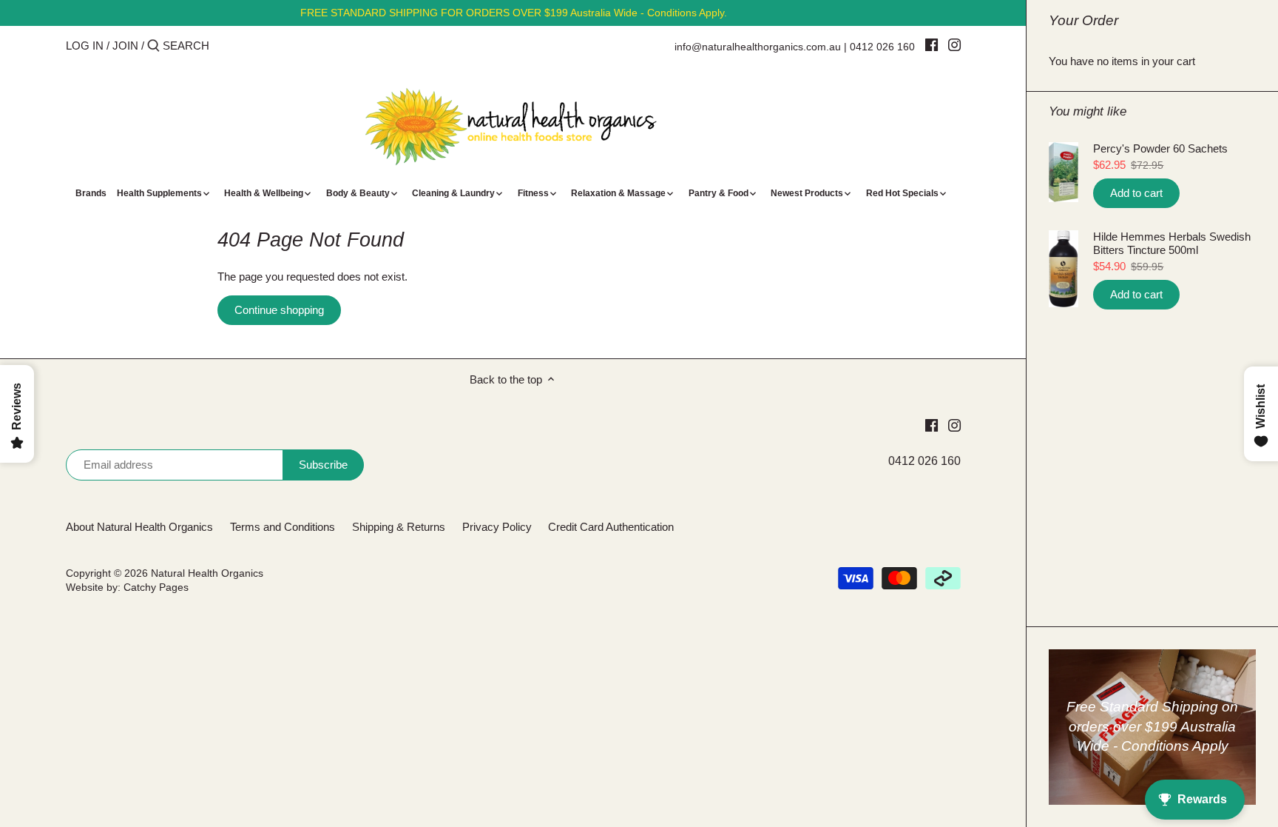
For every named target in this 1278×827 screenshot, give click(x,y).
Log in (85, 45)
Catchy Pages (156, 587)
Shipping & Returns (398, 526)
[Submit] (153, 46)
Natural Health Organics (207, 573)
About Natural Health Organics (139, 526)
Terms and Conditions (282, 526)
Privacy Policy (497, 526)
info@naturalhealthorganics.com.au (757, 47)
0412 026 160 (882, 47)
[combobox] (225, 45)
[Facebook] (931, 44)
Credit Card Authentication (611, 526)
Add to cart (1136, 193)
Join (125, 45)
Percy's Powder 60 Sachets (1160, 148)
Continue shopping (279, 310)
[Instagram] (954, 44)
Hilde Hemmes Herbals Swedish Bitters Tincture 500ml (1172, 243)
